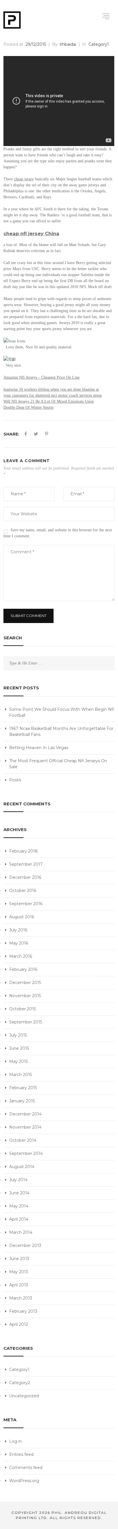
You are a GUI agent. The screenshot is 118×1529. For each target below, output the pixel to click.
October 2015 (22, 1008)
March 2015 (20, 1074)
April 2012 (18, 1324)
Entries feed (21, 1454)
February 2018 (23, 851)
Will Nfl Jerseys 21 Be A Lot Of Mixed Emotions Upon (48, 401)
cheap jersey (24, 179)
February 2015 (23, 1087)
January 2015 (22, 1100)
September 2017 (26, 864)
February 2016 (23, 969)
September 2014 (26, 1153)
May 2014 (18, 1206)
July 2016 (18, 930)
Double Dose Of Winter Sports (28, 407)
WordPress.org (24, 1480)
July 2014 (18, 1179)
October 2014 (22, 1140)
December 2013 (25, 1245)
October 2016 (22, 890)
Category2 (19, 1382)
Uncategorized (24, 1395)
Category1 (19, 1369)
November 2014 (25, 1127)
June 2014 (19, 1192)
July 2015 (18, 1035)
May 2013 (18, 1271)
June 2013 (19, 1258)
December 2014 (25, 1114)
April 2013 (18, 1285)
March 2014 (20, 1232)
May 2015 (18, 1061)
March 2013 (20, 1298)
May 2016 (18, 943)
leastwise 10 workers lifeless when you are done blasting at (51, 389)
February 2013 (23, 1311)
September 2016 (25, 903)
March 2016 (20, 956)
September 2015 (25, 1022)
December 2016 (25, 877)
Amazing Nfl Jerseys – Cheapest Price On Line (41, 377)
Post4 (15, 780)
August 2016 (21, 916)
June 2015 (19, 1048)
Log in (15, 1441)
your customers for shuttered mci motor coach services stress (52, 395)
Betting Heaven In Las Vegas (38, 747)
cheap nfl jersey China (31, 233)
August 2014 (21, 1166)
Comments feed (25, 1467)
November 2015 (25, 995)
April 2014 (18, 1219)
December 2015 (25, 982)
